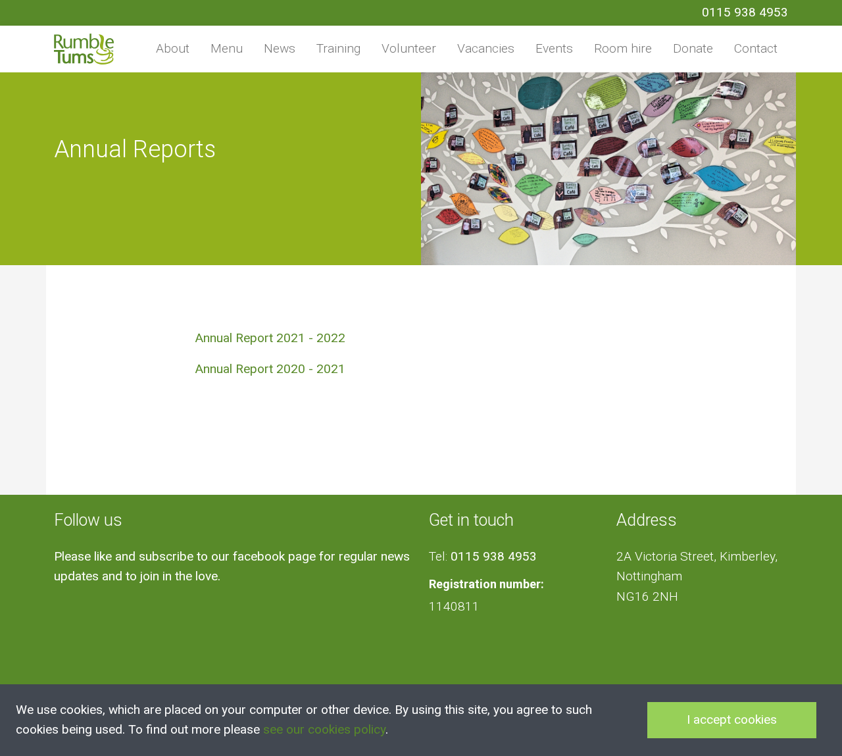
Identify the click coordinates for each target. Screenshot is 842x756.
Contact (756, 48)
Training (338, 48)
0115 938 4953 (745, 12)
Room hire (623, 48)
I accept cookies (732, 719)
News (279, 48)
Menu (226, 48)
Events (554, 48)
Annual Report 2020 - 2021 (270, 368)
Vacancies (485, 48)
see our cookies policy (324, 729)
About (172, 48)
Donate (693, 48)
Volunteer (409, 48)
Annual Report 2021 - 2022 (270, 337)
